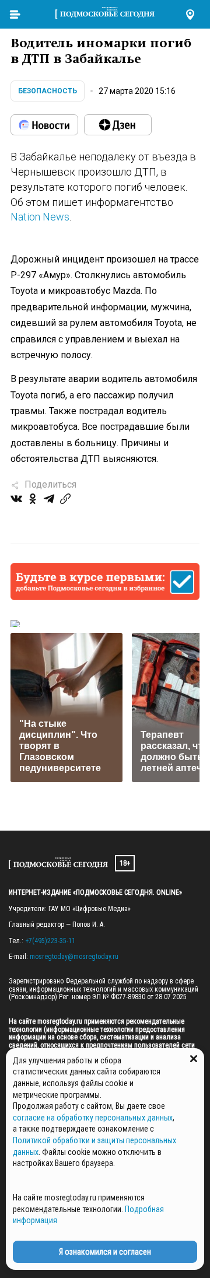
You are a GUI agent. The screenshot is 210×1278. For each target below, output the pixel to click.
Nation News (39, 217)
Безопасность (47, 91)
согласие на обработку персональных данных (93, 1117)
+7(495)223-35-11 (50, 941)
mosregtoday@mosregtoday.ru (74, 957)
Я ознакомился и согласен (105, 1251)
